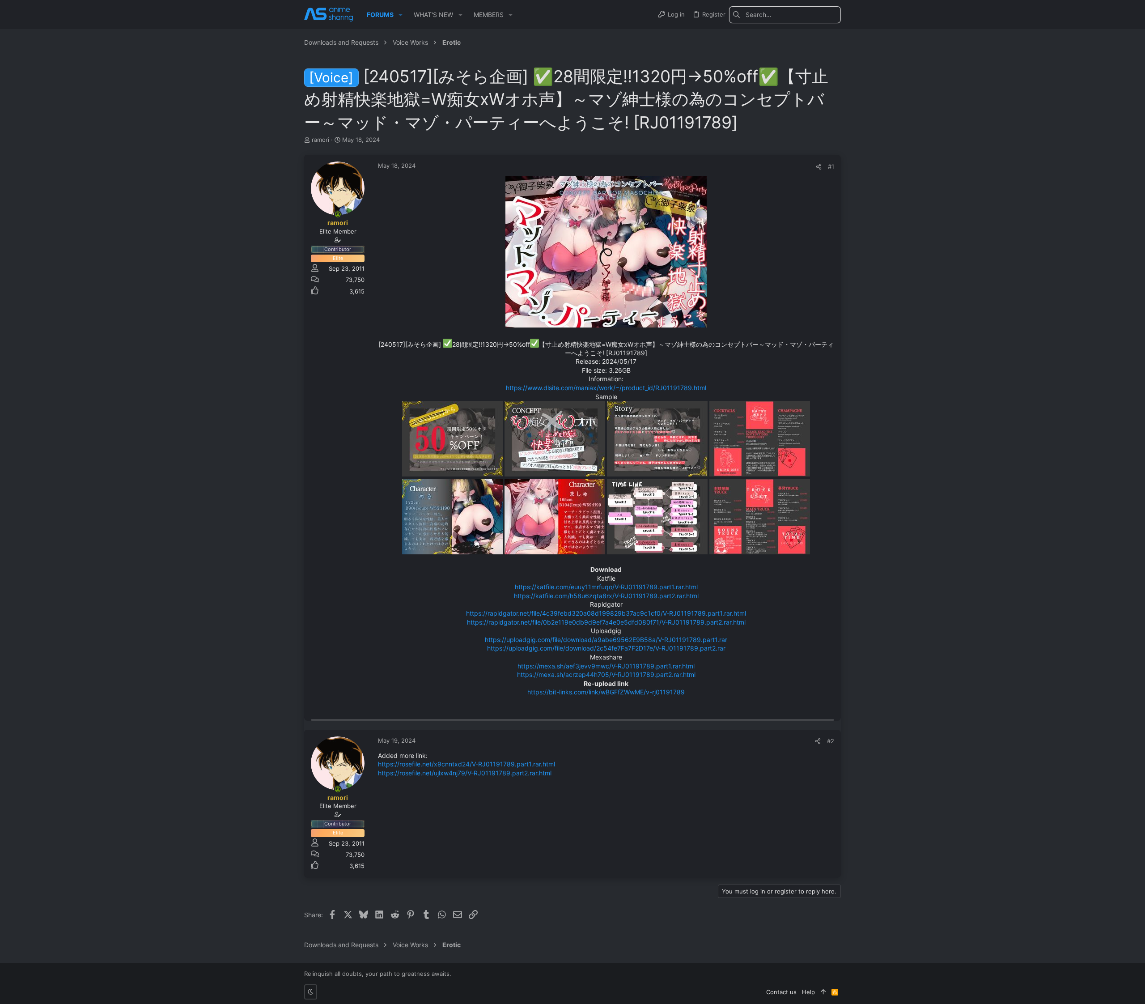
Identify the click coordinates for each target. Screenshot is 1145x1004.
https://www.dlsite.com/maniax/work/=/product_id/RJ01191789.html (606, 387)
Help (808, 991)
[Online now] (338, 214)
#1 (831, 166)
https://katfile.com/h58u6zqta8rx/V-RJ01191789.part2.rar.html (606, 596)
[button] (400, 14)
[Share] (819, 166)
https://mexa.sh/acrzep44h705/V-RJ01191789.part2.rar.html (606, 674)
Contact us (781, 991)
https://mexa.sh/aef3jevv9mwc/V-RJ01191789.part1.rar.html (606, 666)
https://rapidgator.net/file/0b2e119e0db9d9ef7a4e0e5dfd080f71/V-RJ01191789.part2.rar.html (606, 622)
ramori (320, 139)
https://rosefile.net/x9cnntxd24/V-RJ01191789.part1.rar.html (466, 764)
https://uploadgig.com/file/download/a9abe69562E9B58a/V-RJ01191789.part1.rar (606, 639)
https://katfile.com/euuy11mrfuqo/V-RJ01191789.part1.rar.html (606, 587)
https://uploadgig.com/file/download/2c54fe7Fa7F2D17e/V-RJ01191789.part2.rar (606, 648)
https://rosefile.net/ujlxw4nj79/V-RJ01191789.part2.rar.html (464, 773)
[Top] (823, 992)
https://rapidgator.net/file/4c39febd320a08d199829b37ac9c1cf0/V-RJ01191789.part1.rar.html (606, 613)
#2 (830, 740)
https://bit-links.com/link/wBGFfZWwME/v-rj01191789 (606, 692)
